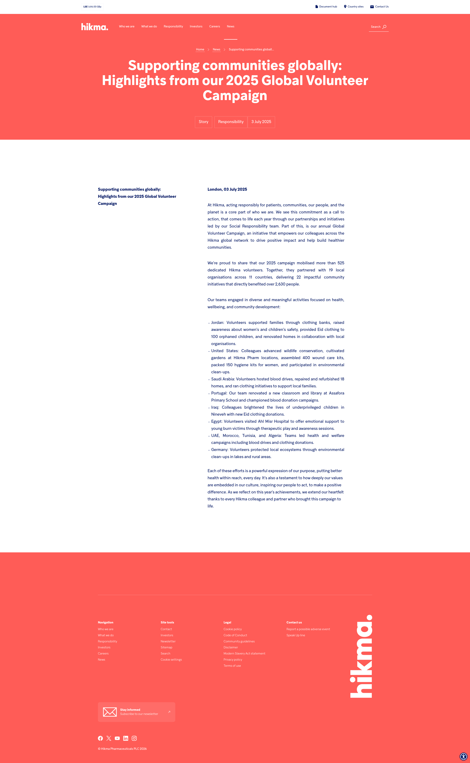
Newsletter (168, 641)
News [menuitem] (230, 26)
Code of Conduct (235, 635)
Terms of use (232, 666)
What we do (106, 635)
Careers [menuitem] (214, 26)
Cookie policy (233, 629)
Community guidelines (239, 641)
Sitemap (166, 647)
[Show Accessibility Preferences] (464, 757)
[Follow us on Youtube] (117, 740)
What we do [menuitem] (149, 26)
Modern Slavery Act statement (244, 653)
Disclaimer (231, 647)
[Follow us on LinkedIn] (125, 740)
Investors (104, 647)
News (101, 659)
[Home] (94, 27)
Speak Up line (296, 635)
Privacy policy (233, 659)
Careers (103, 653)
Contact (166, 629)
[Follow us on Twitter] (108, 740)
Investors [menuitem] (196, 26)
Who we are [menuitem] (127, 26)
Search (165, 653)
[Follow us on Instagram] (134, 740)
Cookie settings (171, 659)
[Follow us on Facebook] (100, 740)
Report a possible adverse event (308, 629)
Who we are (105, 629)
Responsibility (107, 641)
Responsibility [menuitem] (173, 26)
